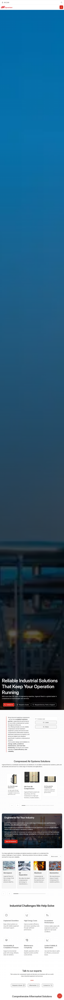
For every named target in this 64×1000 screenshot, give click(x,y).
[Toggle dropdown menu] (60, 856)
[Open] (61, 7)
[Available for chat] (59, 996)
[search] (61, 2)
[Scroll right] (18, 805)
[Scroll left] (12, 805)
